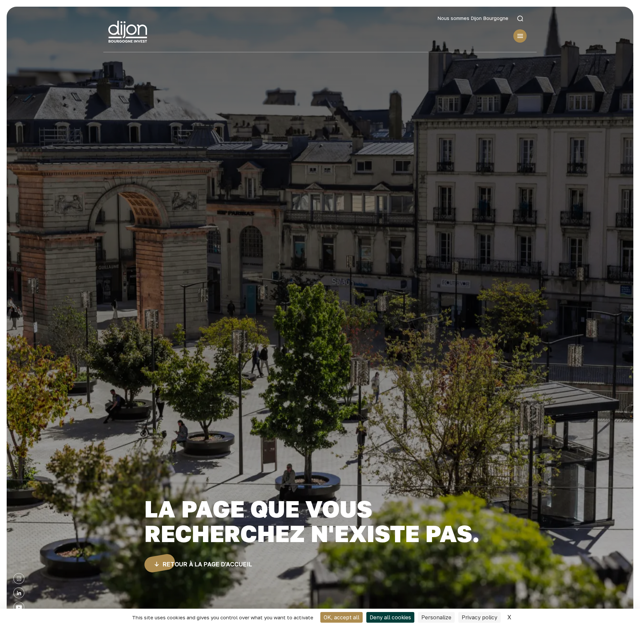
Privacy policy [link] (479, 617)
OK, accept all (341, 617)
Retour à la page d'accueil (207, 564)
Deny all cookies (390, 617)
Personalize (436, 617)
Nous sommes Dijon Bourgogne (472, 18)
